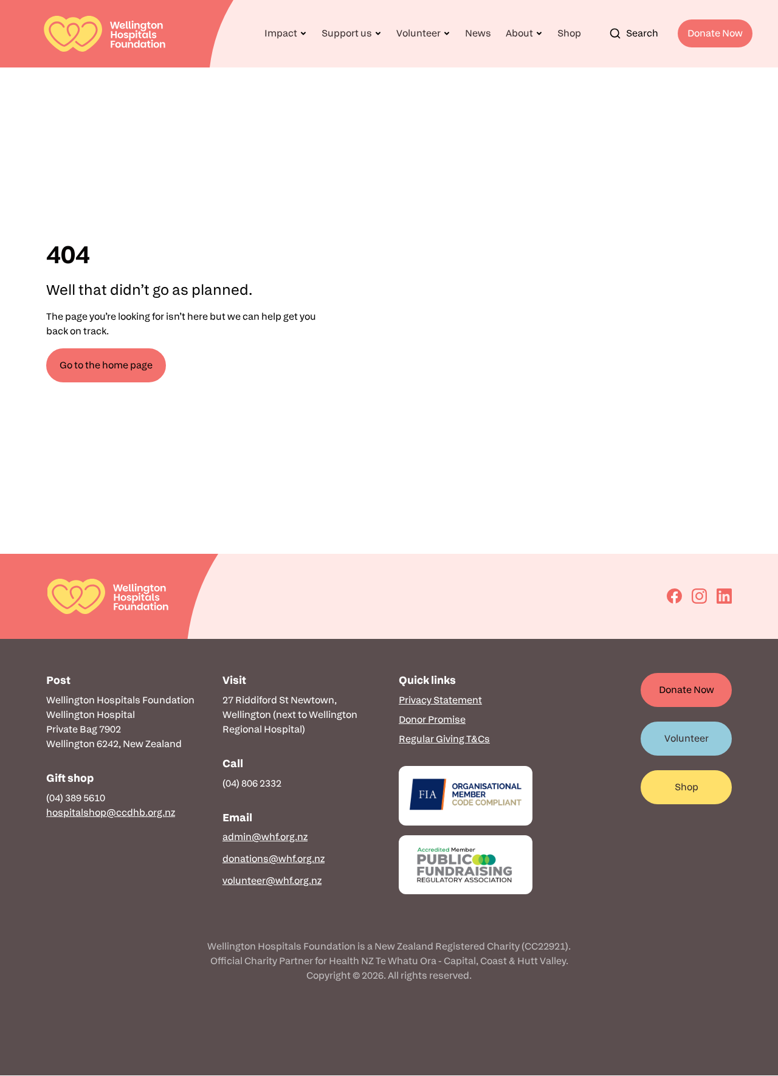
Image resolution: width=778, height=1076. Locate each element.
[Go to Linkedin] (724, 596)
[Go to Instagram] (699, 596)
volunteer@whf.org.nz (272, 880)
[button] (285, 33)
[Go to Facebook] (674, 596)
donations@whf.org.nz (273, 858)
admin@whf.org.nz (265, 837)
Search (642, 33)
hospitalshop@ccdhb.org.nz (110, 812)
